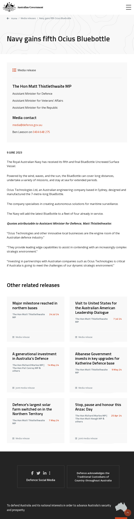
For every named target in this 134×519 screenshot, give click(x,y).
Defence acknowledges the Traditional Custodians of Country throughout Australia (93, 476)
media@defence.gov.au (27, 125)
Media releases (28, 18)
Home (14, 18)
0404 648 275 (41, 132)
